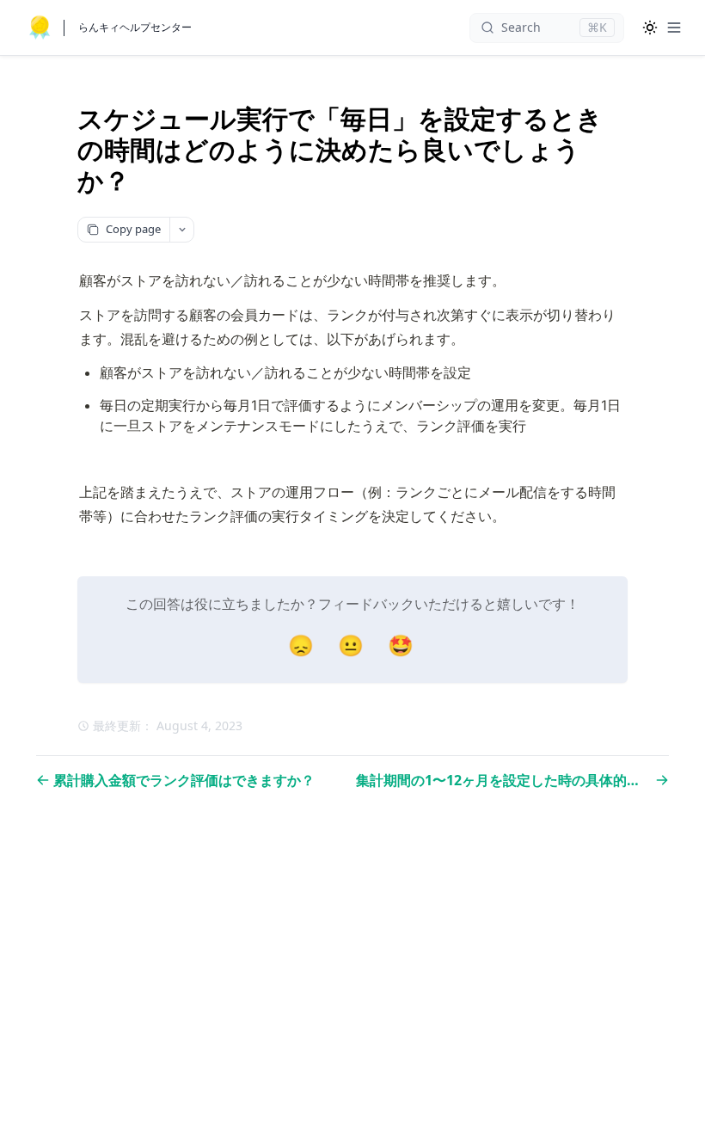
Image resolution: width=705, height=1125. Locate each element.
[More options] (181, 230)
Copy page (133, 229)
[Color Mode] (650, 27)
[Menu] (674, 27)
